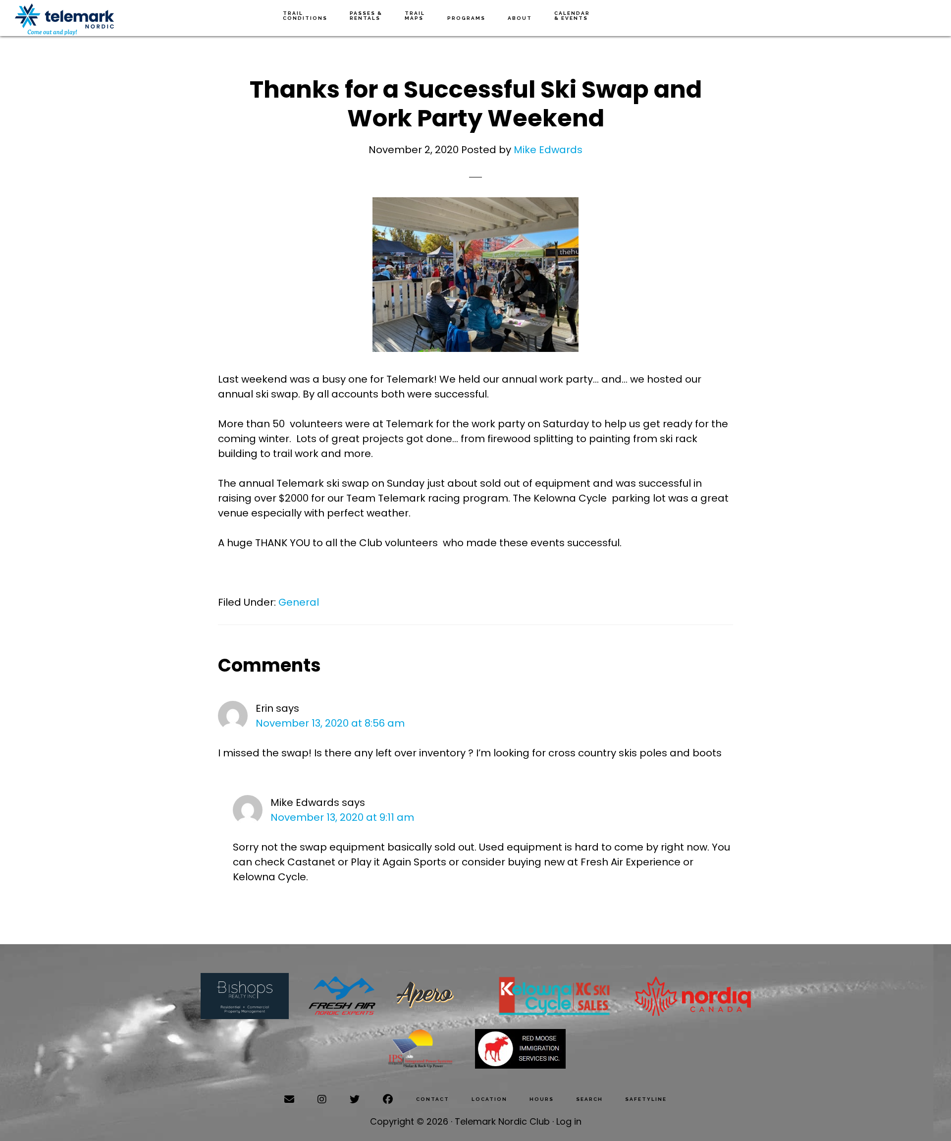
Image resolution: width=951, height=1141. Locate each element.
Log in (568, 1121)
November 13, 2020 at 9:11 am (342, 817)
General (298, 602)
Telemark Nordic (64, 19)
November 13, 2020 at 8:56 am (330, 723)
